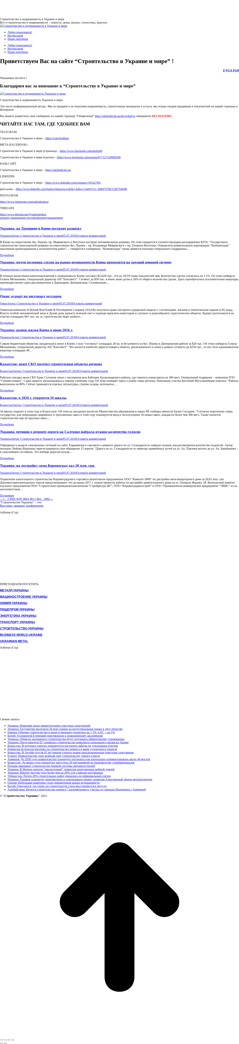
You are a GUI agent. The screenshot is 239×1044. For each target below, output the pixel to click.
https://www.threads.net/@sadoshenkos (23, 214)
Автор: (37, 235)
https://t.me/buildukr (57, 138)
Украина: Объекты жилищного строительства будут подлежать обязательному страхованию (66, 739)
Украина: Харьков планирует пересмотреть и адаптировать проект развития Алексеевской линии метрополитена (79, 779)
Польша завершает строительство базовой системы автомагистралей (51, 766)
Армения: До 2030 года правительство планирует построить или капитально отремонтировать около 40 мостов (78, 759)
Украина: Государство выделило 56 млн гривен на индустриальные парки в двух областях (65, 729)
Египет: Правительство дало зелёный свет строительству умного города (53, 755)
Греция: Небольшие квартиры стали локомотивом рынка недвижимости (53, 782)
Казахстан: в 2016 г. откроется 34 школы (33, 398)
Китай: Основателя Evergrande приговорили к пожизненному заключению (55, 735)
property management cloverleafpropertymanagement (31, 217)
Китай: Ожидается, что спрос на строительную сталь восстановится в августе (57, 786)
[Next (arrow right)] (5, 1043)
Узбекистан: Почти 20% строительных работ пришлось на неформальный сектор (59, 776)
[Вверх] (119, 1035)
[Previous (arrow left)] (1, 1043)
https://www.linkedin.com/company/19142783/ (73, 182)
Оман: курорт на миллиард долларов (30, 296)
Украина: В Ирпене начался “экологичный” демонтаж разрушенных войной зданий (60, 769)
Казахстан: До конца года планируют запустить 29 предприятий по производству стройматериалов (70, 762)
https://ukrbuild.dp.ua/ (58, 170)
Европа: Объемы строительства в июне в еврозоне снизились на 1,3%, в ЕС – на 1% (61, 732)
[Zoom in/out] (12, 1039)
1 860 (24, 499)
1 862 (37, 499)
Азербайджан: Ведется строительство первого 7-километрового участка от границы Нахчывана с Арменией (76, 789)
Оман (3, 303)
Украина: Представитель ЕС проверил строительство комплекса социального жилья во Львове (68, 742)
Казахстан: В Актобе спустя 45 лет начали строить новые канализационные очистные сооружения (70, 752)
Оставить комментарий (91, 235)
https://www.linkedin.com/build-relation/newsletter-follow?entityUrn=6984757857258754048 (71, 189)
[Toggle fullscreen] (8, 1039)
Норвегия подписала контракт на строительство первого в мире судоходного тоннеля (62, 749)
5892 (47, 499)
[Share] (5, 1039)
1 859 (17, 499)
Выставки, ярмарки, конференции (22, 505)
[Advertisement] (68, 8)
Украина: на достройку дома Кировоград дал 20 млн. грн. (47, 465)
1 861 (31, 499)
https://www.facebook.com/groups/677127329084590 (89, 157)
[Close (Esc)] (1, 1039)
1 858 (10, 499)
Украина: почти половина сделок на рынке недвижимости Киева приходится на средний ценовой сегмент (86, 262)
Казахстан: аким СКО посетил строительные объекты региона (51, 364)
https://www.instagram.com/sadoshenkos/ (24, 201)
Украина (5, 235)
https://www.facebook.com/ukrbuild (81, 151)
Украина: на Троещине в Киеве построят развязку (41, 228)
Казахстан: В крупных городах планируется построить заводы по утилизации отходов (62, 745)
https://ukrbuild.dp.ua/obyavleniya (115, 116)
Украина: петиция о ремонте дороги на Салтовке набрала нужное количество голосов (70, 432)
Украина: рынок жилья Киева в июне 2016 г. (36, 330)
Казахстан (6, 371)
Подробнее (7, 255)
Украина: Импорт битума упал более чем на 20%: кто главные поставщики (55, 772)
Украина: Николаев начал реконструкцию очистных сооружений (48, 725)
